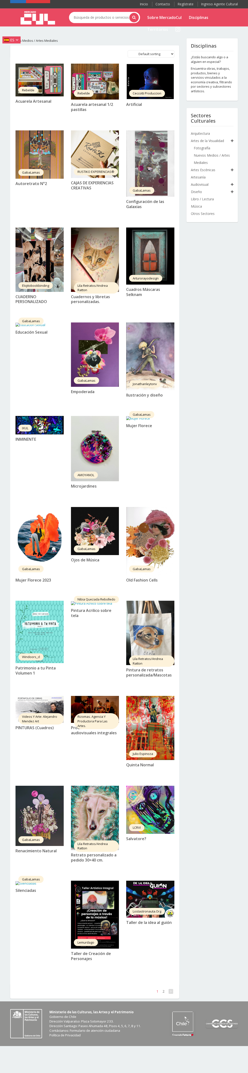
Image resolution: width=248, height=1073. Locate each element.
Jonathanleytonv (145, 384)
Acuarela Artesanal (33, 101)
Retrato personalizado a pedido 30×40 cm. (93, 857)
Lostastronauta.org (147, 911)
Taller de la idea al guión (149, 922)
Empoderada (82, 391)
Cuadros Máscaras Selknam (143, 292)
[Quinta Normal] (150, 728)
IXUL (25, 428)
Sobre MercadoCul (164, 17)
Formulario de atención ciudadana (95, 1030)
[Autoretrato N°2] (40, 154)
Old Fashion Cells (142, 580)
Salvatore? (136, 838)
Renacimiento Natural (36, 850)
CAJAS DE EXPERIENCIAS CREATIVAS (92, 185)
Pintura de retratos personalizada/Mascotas (149, 672)
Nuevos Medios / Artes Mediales (212, 159)
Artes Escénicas (203, 170)
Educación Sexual (31, 332)
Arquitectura (200, 133)
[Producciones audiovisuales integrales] (95, 709)
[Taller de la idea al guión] (150, 899)
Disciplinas (198, 17)
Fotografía (202, 148)
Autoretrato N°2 (31, 183)
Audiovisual (200, 184)
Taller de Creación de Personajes (91, 956)
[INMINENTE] (40, 425)
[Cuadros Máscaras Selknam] (150, 256)
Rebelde (28, 90)
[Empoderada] (95, 354)
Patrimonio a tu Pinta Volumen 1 (36, 670)
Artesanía (198, 177)
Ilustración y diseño (144, 395)
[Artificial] (150, 82)
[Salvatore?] (150, 810)
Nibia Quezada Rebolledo (96, 599)
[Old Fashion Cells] (150, 541)
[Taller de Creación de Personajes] (95, 915)
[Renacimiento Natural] (40, 816)
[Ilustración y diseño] (150, 356)
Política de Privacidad (65, 1035)
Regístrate (186, 4)
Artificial (134, 104)
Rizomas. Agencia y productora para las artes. (93, 721)
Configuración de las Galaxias (145, 204)
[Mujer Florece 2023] (40, 541)
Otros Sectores (203, 213)
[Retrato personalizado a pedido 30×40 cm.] (95, 818)
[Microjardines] (95, 448)
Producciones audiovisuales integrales (94, 730)
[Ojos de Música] (95, 531)
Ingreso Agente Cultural (219, 4)
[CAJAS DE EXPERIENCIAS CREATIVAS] (95, 154)
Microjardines (84, 486)
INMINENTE (26, 439)
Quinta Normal (140, 765)
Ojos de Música (85, 560)
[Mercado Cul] (38, 18)
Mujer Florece (139, 425)
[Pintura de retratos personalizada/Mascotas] (150, 633)
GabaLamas (31, 172)
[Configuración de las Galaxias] (150, 163)
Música (196, 206)
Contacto (162, 4)
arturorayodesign (146, 278)
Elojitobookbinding (35, 285)
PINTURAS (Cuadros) (35, 727)
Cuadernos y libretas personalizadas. (90, 299)
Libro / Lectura (202, 199)
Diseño (196, 191)
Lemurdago (86, 942)
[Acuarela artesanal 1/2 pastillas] (95, 82)
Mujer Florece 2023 (33, 580)
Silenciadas (26, 890)
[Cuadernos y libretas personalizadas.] (95, 260)
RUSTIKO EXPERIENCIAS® (96, 171)
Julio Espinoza (143, 754)
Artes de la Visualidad (207, 140)
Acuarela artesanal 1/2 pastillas (92, 107)
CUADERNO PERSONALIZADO (31, 299)
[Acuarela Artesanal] (40, 80)
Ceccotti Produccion (147, 93)
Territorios (157, 29)
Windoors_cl (31, 657)
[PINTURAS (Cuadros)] (40, 709)
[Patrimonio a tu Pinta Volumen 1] (40, 632)
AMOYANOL (86, 475)
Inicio (144, 4)
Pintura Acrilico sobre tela (91, 613)
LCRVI (137, 827)
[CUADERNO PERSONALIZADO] (40, 260)
